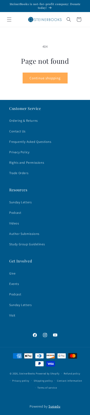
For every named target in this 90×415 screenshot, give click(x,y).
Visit (12, 315)
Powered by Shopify (48, 373)
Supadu (54, 406)
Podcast (15, 213)
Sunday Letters (20, 202)
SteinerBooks (27, 373)
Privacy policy (20, 380)
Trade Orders (18, 173)
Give (12, 273)
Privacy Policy (19, 152)
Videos (14, 223)
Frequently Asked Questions (30, 142)
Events (14, 284)
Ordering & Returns (23, 120)
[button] (9, 19)
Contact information (69, 380)
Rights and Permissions (26, 162)
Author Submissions (24, 234)
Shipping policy (43, 380)
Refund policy (72, 373)
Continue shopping (45, 78)
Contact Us (17, 131)
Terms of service (47, 387)
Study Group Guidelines (27, 244)
